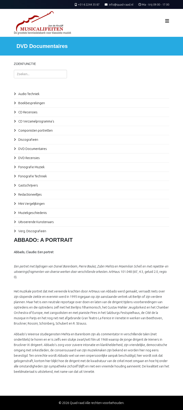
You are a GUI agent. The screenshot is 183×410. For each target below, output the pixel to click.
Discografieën (28, 139)
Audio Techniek (29, 94)
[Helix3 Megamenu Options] (167, 21)
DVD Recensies (29, 158)
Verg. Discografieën (32, 231)
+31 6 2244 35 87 (89, 4)
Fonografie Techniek (32, 176)
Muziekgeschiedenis (32, 213)
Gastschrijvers (28, 185)
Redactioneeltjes (30, 194)
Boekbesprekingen (31, 103)
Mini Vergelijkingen (31, 203)
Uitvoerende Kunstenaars (36, 222)
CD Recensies (27, 112)
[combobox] (40, 74)
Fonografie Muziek (31, 167)
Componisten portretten (35, 130)
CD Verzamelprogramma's (36, 121)
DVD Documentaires (32, 149)
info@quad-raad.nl (121, 4)
